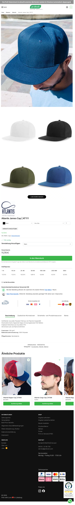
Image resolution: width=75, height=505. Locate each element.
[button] (70, 7)
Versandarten (5, 420)
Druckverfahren (43, 426)
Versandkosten (15, 235)
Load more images (36, 197)
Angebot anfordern (44, 417)
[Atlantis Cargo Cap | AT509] (47, 376)
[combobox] (17, 223)
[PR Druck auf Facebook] (43, 491)
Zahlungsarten (6, 417)
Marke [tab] (66, 315)
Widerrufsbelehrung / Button (10, 429)
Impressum (5, 435)
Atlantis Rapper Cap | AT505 (12, 397)
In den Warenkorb (37, 258)
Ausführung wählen (16, 403)
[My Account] (67, 7)
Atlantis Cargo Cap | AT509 (43, 397)
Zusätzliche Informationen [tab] (26, 315)
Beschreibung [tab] (10, 315)
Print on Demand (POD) (45, 434)
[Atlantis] (8, 208)
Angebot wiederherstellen (46, 420)
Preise (40, 431)
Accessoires (34, 346)
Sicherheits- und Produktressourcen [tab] (50, 315)
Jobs (2, 448)
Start (2, 12)
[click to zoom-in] (37, 60)
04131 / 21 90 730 (44, 447)
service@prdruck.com (45, 449)
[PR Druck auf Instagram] (39, 491)
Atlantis (14, 12)
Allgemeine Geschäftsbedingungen (12, 426)
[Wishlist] (28, 360)
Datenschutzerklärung (8, 432)
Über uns (4, 445)
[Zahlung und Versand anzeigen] (55, 476)
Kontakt (3, 443)
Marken (8, 12)
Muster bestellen (43, 423)
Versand (53, 443)
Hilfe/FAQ (47, 443)
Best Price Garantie (7, 422)
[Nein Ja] (47, 244)
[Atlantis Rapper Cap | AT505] (16, 376)
